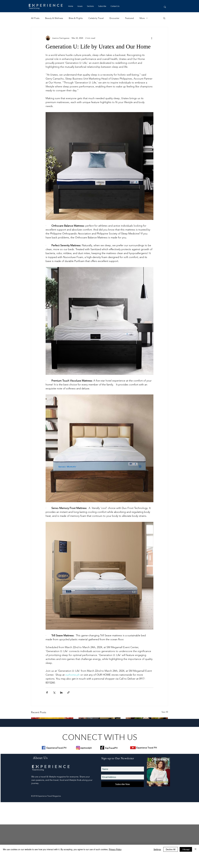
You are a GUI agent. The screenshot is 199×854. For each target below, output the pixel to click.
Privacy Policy (115, 849)
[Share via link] (68, 692)
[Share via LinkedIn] (61, 692)
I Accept (186, 849)
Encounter (114, 18)
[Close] (195, 849)
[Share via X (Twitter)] (54, 692)
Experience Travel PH (146, 747)
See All (165, 712)
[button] (90, 6)
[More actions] (151, 38)
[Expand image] (99, 166)
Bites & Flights (76, 18)
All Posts (35, 18)
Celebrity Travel (96, 18)
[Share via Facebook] (47, 692)
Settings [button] (157, 849)
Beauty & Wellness (54, 18)
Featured (129, 18)
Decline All (170, 849)
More (142, 18)
